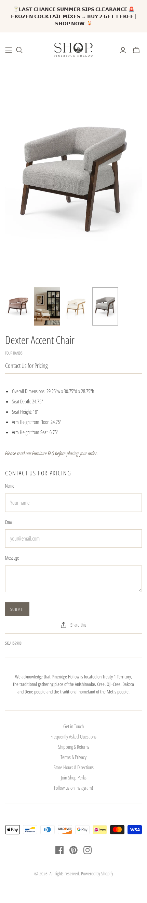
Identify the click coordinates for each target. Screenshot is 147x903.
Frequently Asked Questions (73, 736)
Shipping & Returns (73, 746)
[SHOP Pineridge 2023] (8, 50)
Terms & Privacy (73, 757)
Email (9, 522)
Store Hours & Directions (74, 767)
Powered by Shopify (97, 873)
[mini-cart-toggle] (136, 50)
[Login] (122, 50)
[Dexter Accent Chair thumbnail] (18, 306)
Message (12, 558)
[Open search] (19, 50)
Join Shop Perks (73, 777)
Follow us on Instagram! (73, 787)
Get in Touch (73, 726)
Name (9, 486)
